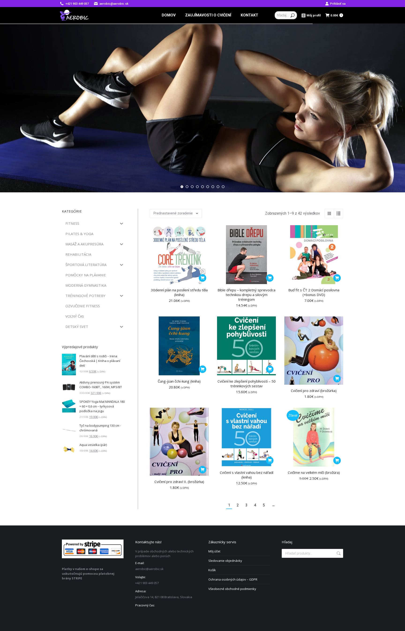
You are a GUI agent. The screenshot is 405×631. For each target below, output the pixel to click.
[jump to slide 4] (197, 186)
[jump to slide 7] (212, 186)
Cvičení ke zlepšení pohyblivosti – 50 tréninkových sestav (247, 383)
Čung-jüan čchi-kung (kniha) (179, 381)
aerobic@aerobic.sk (113, 3)
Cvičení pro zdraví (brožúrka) (314, 390)
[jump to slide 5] (202, 186)
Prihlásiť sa (337, 3)
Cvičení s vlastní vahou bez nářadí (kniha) (246, 474)
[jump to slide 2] (187, 186)
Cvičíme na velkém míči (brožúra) (314, 472)
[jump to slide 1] (181, 186)
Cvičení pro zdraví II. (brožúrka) (179, 481)
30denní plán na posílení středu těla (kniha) (179, 292)
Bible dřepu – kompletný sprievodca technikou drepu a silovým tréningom (246, 295)
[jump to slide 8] (218, 186)
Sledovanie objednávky (225, 561)
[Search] (293, 15)
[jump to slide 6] (207, 186)
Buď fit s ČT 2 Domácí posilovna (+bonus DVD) (313, 292)
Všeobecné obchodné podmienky (232, 589)
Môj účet (214, 551)
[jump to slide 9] (223, 186)
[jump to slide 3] (192, 186)
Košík (212, 570)
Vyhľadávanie (338, 553)
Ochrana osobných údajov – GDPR (232, 579)
